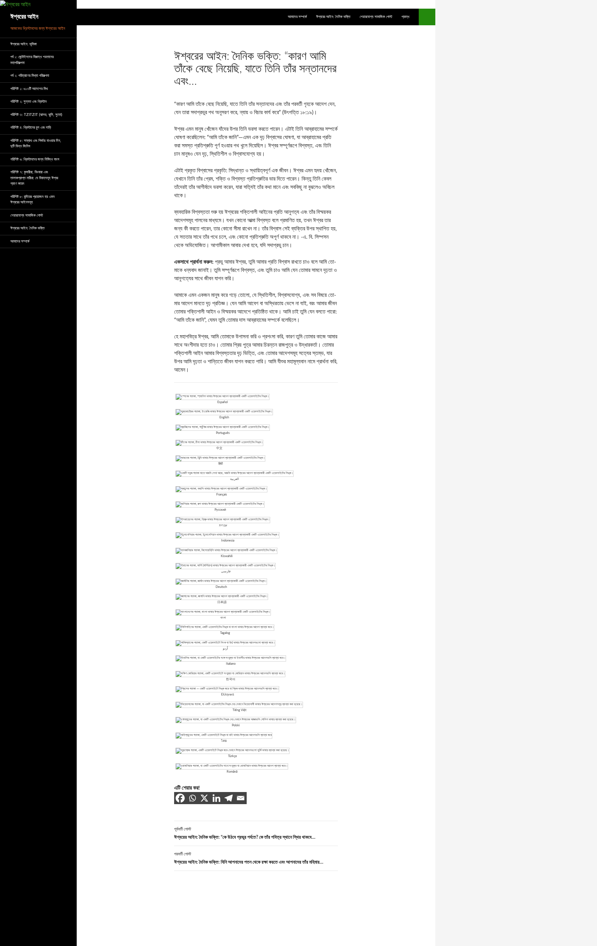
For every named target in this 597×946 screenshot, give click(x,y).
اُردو (225, 648)
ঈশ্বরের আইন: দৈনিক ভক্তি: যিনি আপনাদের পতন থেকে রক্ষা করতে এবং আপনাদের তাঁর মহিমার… (248, 858)
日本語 (222, 602)
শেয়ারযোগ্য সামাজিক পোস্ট (376, 17)
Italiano (231, 663)
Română (232, 771)
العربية (234, 479)
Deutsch (221, 587)
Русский (220, 509)
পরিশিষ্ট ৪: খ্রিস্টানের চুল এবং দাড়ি (30, 127)
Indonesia (227, 540)
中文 (219, 448)
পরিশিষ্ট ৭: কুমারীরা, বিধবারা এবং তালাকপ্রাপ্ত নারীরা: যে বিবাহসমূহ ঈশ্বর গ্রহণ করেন (34, 177)
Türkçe (232, 756)
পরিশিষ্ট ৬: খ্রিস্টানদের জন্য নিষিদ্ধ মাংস (34, 159)
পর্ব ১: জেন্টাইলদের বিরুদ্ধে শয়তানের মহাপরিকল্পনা (32, 60)
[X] (204, 798)
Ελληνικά (227, 694)
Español (222, 402)
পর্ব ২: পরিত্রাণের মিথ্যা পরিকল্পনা (29, 76)
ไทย (224, 741)
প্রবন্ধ (405, 17)
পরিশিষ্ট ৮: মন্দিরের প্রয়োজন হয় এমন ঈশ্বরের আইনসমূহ (32, 199)
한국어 (230, 679)
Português (223, 433)
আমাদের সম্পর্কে (297, 17)
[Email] (241, 798)
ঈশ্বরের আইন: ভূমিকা (23, 44)
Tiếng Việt (239, 710)
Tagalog (225, 633)
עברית (223, 525)
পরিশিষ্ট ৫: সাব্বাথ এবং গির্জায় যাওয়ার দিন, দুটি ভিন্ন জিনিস (35, 143)
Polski (236, 725)
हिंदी (220, 463)
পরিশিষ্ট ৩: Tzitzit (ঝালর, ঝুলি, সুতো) (36, 115)
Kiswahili (227, 556)
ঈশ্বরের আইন (24, 17)
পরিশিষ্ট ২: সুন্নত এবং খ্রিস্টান (28, 101)
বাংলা (223, 617)
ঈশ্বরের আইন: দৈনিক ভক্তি (333, 17)
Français (221, 494)
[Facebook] (180, 798)
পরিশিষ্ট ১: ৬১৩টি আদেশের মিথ (29, 89)
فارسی (225, 571)
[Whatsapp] (192, 798)
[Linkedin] (216, 798)
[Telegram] (228, 798)
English (224, 417)
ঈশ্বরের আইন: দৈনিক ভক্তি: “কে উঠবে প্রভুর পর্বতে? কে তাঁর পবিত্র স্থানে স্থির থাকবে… (244, 833)
